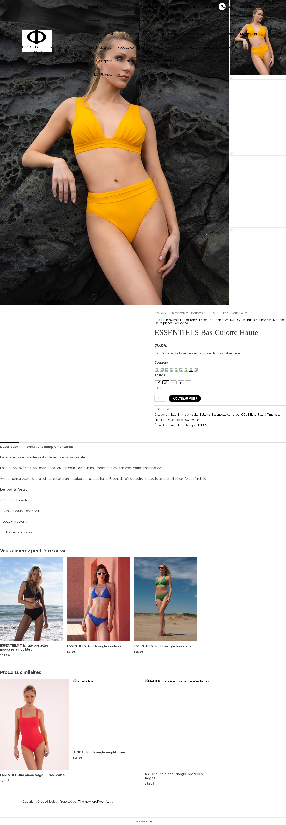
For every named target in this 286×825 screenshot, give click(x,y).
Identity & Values (229, 20)
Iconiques (222, 320)
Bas (157, 320)
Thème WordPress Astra (95, 801)
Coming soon (145, 7)
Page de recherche (170, 47)
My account (248, 34)
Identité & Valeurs (198, 20)
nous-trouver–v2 (99, 47)
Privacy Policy (194, 61)
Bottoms (197, 313)
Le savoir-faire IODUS (103, 34)
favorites (94, 20)
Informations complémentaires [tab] (48, 447)
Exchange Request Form (239, 7)
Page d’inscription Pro (103, 61)
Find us (111, 20)
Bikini (179, 425)
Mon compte (224, 34)
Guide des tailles (147, 20)
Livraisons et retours (163, 34)
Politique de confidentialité (158, 61)
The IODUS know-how (104, 75)
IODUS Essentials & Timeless (251, 320)
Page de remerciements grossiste (214, 47)
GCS (126, 20)
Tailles (159, 375)
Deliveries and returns (199, 7)
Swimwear (181, 323)
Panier (129, 61)
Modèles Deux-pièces (169, 419)
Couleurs (161, 362)
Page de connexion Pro (134, 47)
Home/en (172, 20)
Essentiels (206, 320)
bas (171, 425)
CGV (118, 7)
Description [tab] (9, 447)
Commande (169, 7)
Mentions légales (197, 34)
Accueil (159, 313)
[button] (123, 7)
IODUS (202, 425)
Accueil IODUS (98, 7)
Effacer (159, 388)
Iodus (68, 40)
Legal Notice (134, 34)
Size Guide (217, 61)
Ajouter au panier (185, 398)
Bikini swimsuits (178, 313)
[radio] (157, 369)
